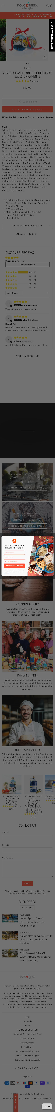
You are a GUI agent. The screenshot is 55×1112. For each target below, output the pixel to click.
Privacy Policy (6, 572)
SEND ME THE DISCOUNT (14, 566)
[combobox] (6, 561)
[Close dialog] (52, 538)
